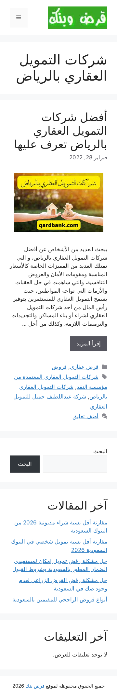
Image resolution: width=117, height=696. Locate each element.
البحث (100, 451)
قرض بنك (35, 686)
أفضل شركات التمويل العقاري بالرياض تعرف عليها (60, 130)
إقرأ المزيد (88, 343)
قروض (59, 367)
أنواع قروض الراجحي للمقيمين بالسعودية (59, 599)
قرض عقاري (84, 367)
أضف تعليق (85, 416)
